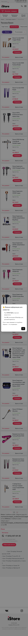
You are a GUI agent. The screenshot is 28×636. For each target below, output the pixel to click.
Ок (23, 328)
